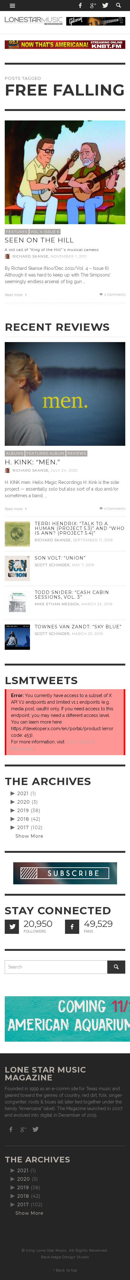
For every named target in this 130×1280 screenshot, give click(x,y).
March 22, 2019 (96, 604)
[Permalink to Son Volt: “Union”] (17, 567)
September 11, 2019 (93, 540)
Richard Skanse (31, 256)
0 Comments (114, 509)
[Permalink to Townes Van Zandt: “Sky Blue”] (17, 636)
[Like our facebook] (72, 927)
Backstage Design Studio (65, 1257)
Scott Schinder (52, 565)
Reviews (77, 453)
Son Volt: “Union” (60, 558)
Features (16, 232)
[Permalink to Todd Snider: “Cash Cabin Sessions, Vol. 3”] (17, 602)
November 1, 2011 (69, 256)
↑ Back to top (65, 1270)
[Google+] (93, 5)
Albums (14, 453)
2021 (23, 793)
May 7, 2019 (83, 565)
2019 (23, 810)
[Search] (13, 5)
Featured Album (45, 453)
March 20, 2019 (87, 633)
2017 (23, 827)
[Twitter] (105, 5)
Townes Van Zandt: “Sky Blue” (78, 627)
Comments (114, 295)
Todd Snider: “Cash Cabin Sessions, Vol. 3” (72, 595)
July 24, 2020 (64, 470)
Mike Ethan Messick (57, 604)
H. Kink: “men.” (32, 462)
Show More (29, 836)
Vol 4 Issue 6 (45, 232)
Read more (14, 295)
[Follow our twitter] (12, 927)
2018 (23, 819)
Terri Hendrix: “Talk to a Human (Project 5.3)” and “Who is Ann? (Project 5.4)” (80, 528)
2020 (23, 802)
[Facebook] (80, 5)
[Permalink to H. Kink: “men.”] (65, 401)
